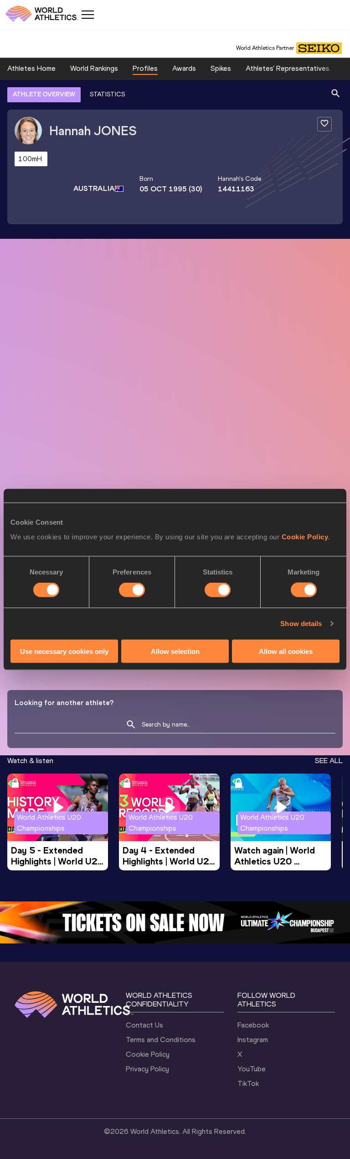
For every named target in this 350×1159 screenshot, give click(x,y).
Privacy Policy (147, 1068)
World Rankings (94, 68)
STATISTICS (107, 94)
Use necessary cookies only (64, 651)
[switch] (132, 590)
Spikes (221, 68)
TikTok (248, 1083)
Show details (301, 623)
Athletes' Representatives (287, 68)
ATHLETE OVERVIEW (44, 94)
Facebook (253, 1025)
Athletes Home (31, 68)
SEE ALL (329, 760)
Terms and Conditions (161, 1039)
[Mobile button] (87, 14)
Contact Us (144, 1025)
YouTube (251, 1068)
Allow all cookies (286, 651)
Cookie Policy (305, 536)
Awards (184, 68)
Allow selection (175, 651)
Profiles (145, 68)
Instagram (252, 1039)
